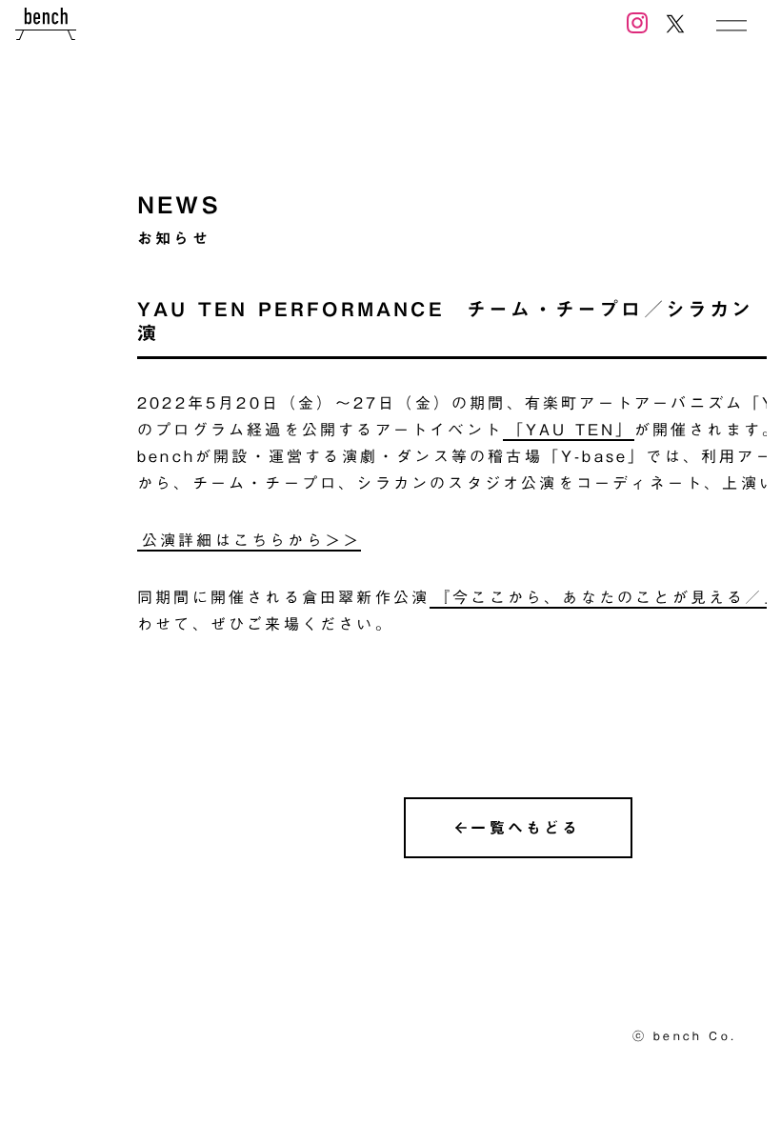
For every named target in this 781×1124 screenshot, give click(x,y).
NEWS (178, 204)
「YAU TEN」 (571, 429)
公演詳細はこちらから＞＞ (251, 540)
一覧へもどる (525, 827)
